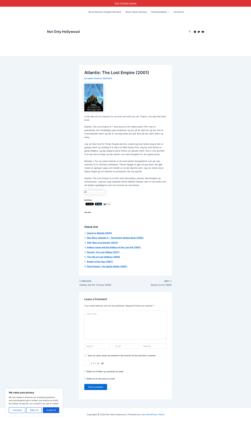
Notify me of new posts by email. (101, 379)
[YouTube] (203, 32)
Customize (17, 410)
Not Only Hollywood (63, 32)
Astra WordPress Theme (152, 414)
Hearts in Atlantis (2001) (99, 233)
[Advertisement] (136, 36)
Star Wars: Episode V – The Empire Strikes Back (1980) (115, 237)
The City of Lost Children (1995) (103, 257)
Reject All (34, 410)
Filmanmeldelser (159, 12)
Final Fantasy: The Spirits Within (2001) (107, 266)
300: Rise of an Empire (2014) (102, 242)
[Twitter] (199, 32)
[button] (168, 12)
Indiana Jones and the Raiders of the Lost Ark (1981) (114, 247)
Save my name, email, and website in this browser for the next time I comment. (122, 355)
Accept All (51, 410)
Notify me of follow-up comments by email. (105, 371)
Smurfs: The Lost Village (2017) (103, 252)
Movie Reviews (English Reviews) (105, 12)
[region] (34, 402)
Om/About (179, 12)
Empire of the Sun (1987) (100, 261)
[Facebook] (195, 32)
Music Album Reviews (136, 12)
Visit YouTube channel (125, 3)
